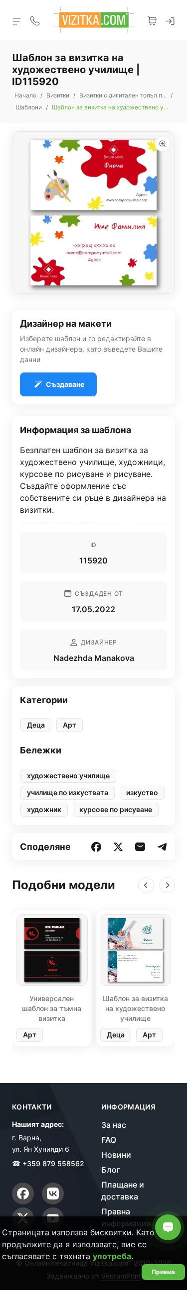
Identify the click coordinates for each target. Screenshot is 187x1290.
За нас (113, 1125)
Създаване (65, 384)
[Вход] (170, 20)
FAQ (108, 1140)
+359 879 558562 (53, 1163)
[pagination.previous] (146, 885)
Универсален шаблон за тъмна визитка (51, 1008)
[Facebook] (23, 1193)
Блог (110, 1170)
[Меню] (17, 21)
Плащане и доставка (122, 1190)
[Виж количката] (152, 20)
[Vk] (53, 1193)
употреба (112, 1256)
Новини (116, 1155)
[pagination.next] (167, 885)
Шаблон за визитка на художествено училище (135, 1008)
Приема (163, 1272)
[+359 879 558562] (35, 20)
